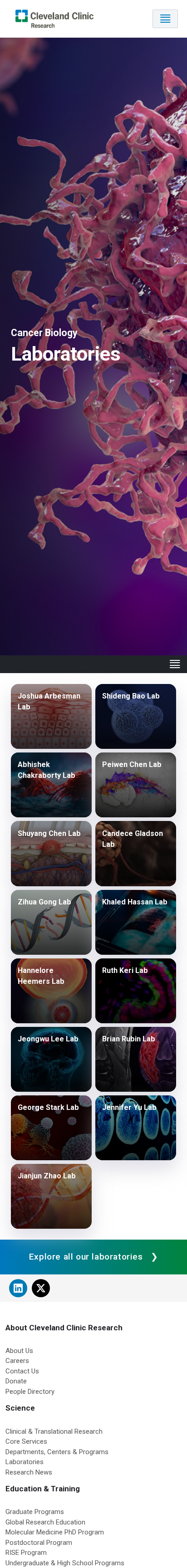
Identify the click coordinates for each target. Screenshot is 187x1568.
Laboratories (24, 1462)
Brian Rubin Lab (128, 1039)
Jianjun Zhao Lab (47, 1176)
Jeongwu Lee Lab (48, 1039)
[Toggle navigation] (165, 19)
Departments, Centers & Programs (56, 1452)
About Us (19, 1351)
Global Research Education (45, 1522)
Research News (28, 1472)
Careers (17, 1361)
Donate (16, 1381)
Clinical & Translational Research (54, 1431)
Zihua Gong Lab (44, 902)
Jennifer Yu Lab (129, 1107)
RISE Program (26, 1552)
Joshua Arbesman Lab (49, 701)
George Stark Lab (48, 1107)
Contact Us (22, 1371)
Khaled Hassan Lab (134, 902)
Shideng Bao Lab (131, 696)
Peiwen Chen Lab (132, 764)
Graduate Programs (34, 1512)
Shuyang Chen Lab (49, 833)
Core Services (26, 1441)
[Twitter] (41, 1288)
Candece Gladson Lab (132, 839)
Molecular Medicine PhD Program (54, 1532)
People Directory (29, 1391)
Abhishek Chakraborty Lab (46, 770)
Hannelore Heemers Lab (41, 976)
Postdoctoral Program (38, 1543)
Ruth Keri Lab (125, 970)
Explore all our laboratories (86, 1256)
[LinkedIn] (18, 1288)
